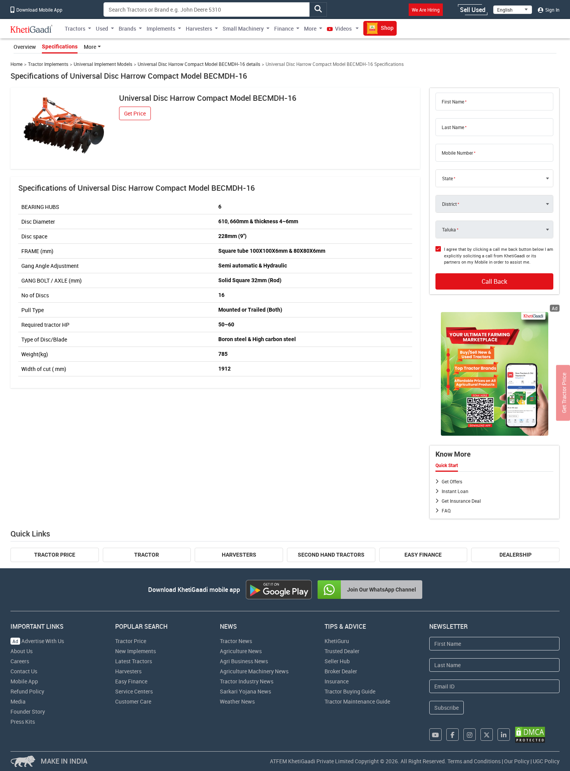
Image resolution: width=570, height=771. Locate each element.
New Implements (135, 651)
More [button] (310, 28)
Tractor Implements (48, 64)
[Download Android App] (279, 589)
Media (18, 701)
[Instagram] (469, 734)
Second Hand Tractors (331, 555)
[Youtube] (435, 734)
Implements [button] (161, 28)
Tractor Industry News (246, 681)
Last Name (453, 127)
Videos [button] (343, 28)
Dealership (515, 555)
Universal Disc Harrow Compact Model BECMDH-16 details (199, 64)
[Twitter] (486, 734)
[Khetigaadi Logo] (31, 28)
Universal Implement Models (103, 64)
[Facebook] (452, 734)
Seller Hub (337, 661)
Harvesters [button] (199, 28)
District (449, 204)
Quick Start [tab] (446, 465)
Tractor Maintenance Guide (357, 701)
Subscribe (446, 707)
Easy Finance (423, 555)
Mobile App (24, 681)
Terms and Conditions (474, 761)
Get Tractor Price (564, 393)
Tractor (146, 555)
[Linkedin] (503, 734)
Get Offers (452, 481)
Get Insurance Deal (461, 501)
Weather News (237, 701)
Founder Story (27, 711)
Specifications (60, 46)
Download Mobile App (38, 10)
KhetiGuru (337, 641)
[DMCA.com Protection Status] (530, 734)
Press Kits (22, 721)
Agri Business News (244, 661)
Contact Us (23, 671)
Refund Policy (27, 691)
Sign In (552, 10)
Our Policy (516, 761)
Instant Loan (455, 491)
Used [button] (102, 28)
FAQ (446, 510)
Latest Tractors (133, 661)
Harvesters (239, 555)
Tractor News (236, 641)
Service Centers (134, 691)
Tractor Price (54, 555)
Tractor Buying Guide (350, 691)
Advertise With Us (38, 641)
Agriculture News (241, 651)
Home (16, 64)
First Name (453, 101)
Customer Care (133, 701)
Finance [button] (284, 28)
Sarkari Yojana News (245, 691)
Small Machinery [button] (243, 28)
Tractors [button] (75, 28)
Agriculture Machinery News (254, 671)
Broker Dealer (341, 671)
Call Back (494, 281)
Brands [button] (127, 28)
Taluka (449, 229)
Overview (25, 46)
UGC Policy (546, 761)
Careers (19, 661)
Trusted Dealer (342, 651)
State (447, 178)
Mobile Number (457, 152)
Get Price (135, 113)
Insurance (337, 681)
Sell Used (472, 9)
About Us (21, 651)
